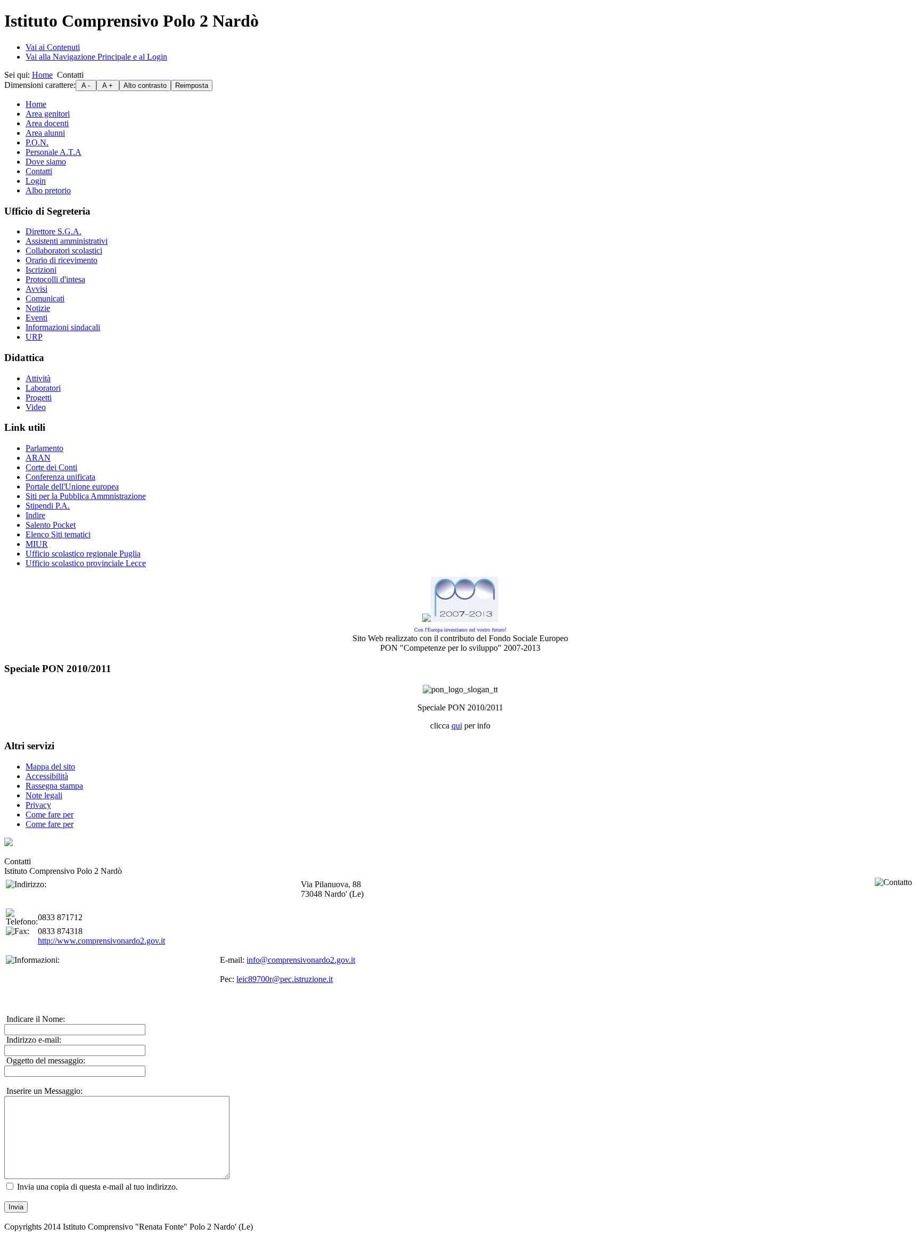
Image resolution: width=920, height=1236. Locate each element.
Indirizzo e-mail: (32, 1039)
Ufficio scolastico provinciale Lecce (86, 563)
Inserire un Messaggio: (43, 1090)
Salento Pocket (51, 524)
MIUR (37, 544)
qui (456, 725)
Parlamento (44, 448)
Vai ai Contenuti (53, 47)
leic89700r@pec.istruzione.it (284, 979)
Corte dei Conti (51, 467)
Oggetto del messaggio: (44, 1060)
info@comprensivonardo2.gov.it (301, 959)
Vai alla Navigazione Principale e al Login (96, 56)
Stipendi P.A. (48, 505)
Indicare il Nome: (34, 1019)
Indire (35, 515)
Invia (16, 1207)
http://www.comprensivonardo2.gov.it (101, 940)
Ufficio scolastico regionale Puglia (83, 553)
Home (42, 74)
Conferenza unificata (60, 476)
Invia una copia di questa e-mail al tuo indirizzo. (97, 1186)
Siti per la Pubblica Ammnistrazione (86, 496)
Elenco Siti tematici (58, 534)
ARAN (38, 457)
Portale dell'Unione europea (72, 486)
